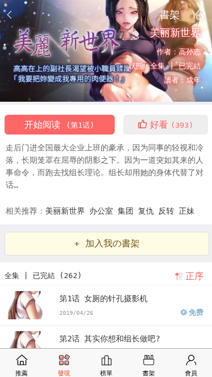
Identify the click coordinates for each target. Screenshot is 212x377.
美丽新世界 (67, 210)
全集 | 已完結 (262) (43, 275)
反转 (168, 210)
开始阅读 (59, 124)
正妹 (186, 210)
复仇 (148, 210)
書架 (169, 14)
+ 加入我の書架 (107, 243)
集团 (128, 210)
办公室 (103, 210)
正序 (194, 276)
